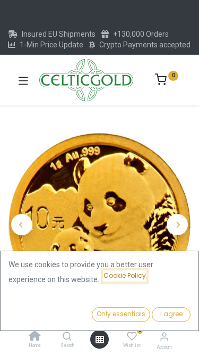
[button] (22, 224)
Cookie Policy (124, 275)
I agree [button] (171, 313)
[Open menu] (100, 339)
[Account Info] (164, 337)
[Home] (35, 337)
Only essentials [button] (121, 313)
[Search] (67, 337)
